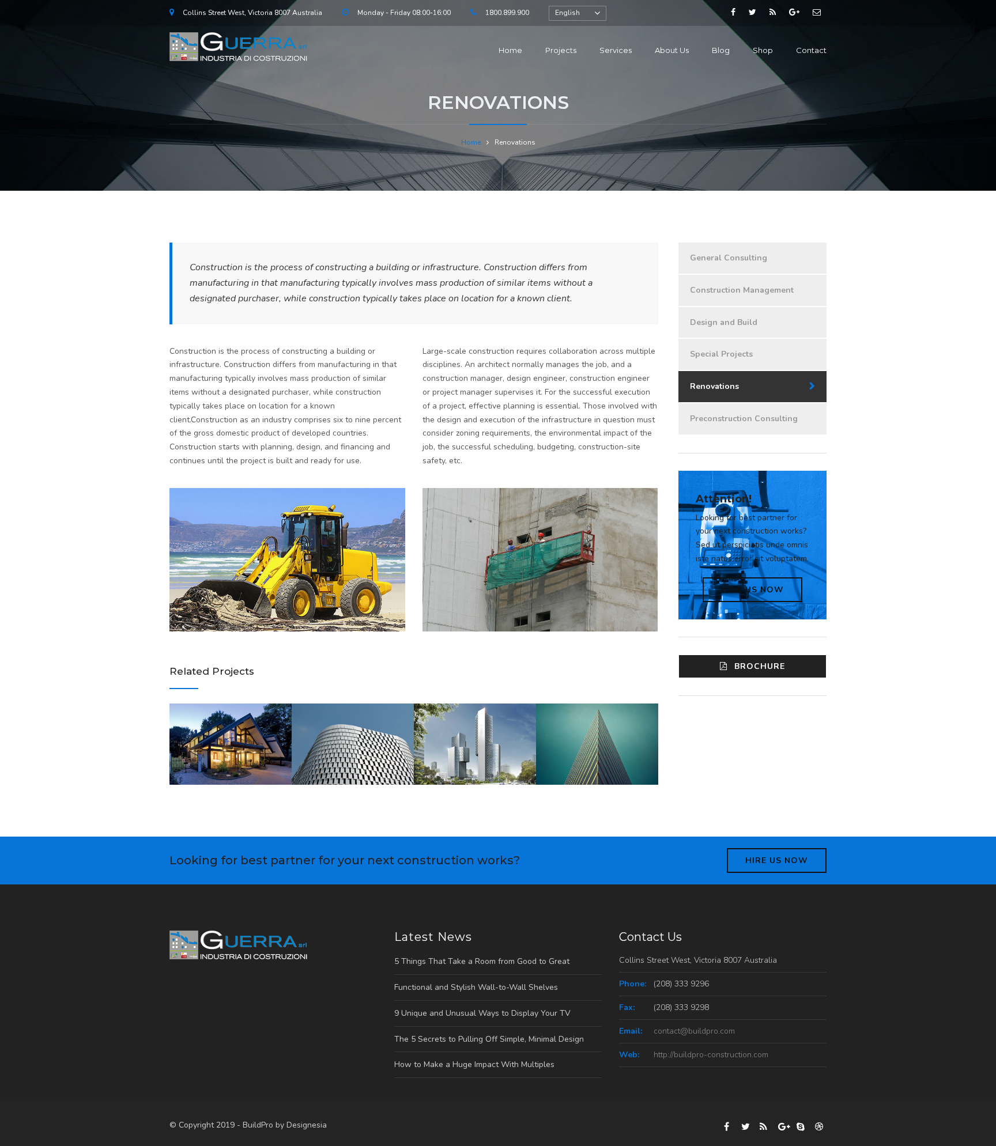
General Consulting (728, 257)
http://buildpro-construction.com (711, 1054)
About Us (672, 50)
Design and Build (723, 322)
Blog (721, 50)
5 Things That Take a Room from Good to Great (481, 961)
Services (615, 50)
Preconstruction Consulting (744, 418)
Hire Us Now (752, 589)
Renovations (714, 386)
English (567, 12)
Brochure (759, 666)
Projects (560, 50)
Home (510, 50)
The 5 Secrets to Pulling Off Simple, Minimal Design (489, 1039)
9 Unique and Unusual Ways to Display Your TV (482, 1013)
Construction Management (742, 290)
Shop (763, 50)
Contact (811, 50)
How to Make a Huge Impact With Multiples (474, 1064)
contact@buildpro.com (694, 1031)
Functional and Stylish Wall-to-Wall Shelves (476, 987)
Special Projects (721, 354)
